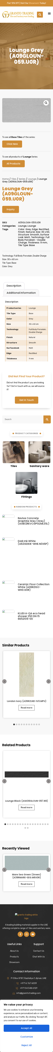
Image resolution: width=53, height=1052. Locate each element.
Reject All (26, 1045)
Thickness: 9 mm (37, 242)
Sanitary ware (39, 466)
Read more (26, 707)
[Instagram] (26, 934)
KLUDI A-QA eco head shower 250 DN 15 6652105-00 (31, 616)
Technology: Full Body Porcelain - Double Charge (33, 240)
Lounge (32, 178)
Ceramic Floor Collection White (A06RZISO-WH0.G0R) (33, 587)
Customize (26, 1036)
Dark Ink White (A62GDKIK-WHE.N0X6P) (33, 542)
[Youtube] (32, 934)
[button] (40, 15)
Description (14, 285)
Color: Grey (24, 229)
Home (5, 178)
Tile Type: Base (26, 245)
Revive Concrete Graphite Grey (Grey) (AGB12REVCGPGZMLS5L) (33, 520)
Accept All (26, 1028)
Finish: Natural (26, 231)
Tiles (13, 178)
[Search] (47, 419)
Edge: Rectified (40, 229)
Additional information (21, 293)
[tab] (14, 285)
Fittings (26, 497)
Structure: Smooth (28, 234)
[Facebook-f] (20, 934)
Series (22, 178)
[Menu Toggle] (49, 13)
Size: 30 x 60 (42, 231)
